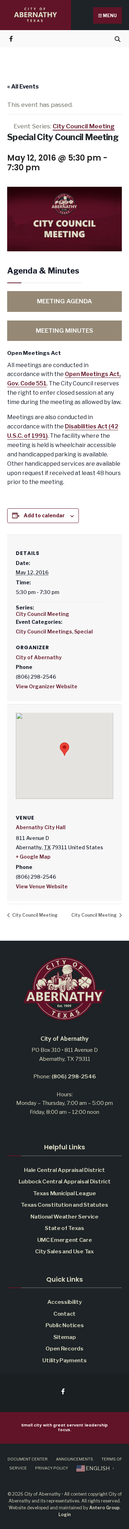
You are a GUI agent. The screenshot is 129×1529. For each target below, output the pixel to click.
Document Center (28, 1459)
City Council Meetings (44, 631)
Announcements (74, 1459)
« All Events (23, 86)
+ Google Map (33, 857)
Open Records (64, 1348)
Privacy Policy (51, 1468)
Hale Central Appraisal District (64, 1170)
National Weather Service (64, 1216)
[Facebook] (11, 38)
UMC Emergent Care (64, 1239)
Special (83, 631)
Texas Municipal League (64, 1193)
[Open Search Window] (117, 38)
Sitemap (64, 1337)
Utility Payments (64, 1360)
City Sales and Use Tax (64, 1251)
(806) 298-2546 (74, 1076)
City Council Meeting (42, 614)
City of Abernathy (39, 657)
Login (64, 1514)
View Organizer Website (46, 686)
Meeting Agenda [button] (64, 301)
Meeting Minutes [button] (64, 330)
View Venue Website (42, 886)
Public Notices (65, 1325)
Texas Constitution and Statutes (64, 1204)
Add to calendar (44, 515)
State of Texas (64, 1228)
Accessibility (64, 1301)
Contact (64, 1313)
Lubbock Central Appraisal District (65, 1181)
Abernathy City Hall (41, 827)
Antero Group (104, 1507)
